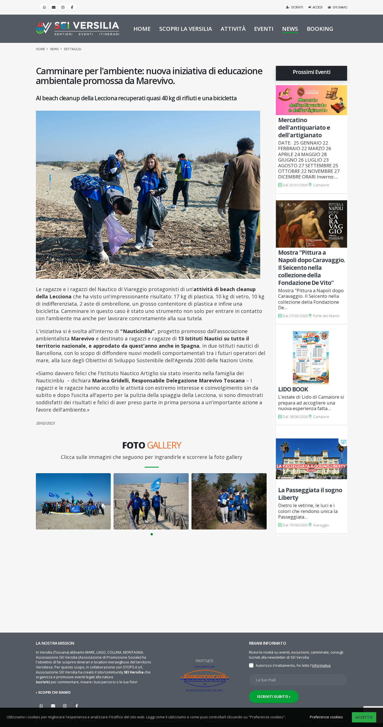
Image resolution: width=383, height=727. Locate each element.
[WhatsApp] (41, 705)
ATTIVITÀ (233, 28)
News (54, 49)
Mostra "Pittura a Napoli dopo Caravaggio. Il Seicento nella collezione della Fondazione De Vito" (311, 267)
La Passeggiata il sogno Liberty (310, 493)
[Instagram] (63, 7)
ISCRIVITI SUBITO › (273, 696)
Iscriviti (296, 7)
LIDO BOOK (293, 389)
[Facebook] (72, 7)
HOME (142, 28)
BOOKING (320, 28)
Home (40, 49)
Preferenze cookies (326, 717)
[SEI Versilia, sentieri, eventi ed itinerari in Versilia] (77, 28)
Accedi (317, 7)
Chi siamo (339, 7)
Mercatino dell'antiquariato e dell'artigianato (304, 127)
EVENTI (263, 28)
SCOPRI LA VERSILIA (185, 28)
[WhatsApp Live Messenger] (44, 7)
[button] (151, 534)
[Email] (53, 7)
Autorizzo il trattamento (275, 665)
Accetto (364, 717)
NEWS (290, 28)
